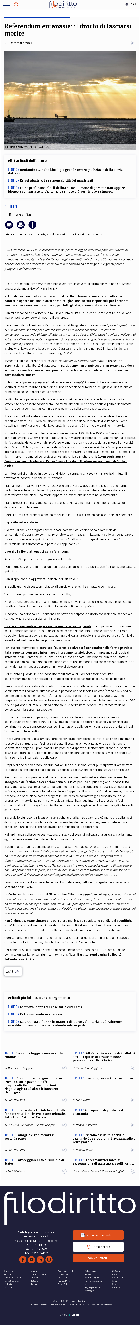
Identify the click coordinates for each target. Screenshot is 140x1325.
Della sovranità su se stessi (41, 1014)
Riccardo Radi (21, 215)
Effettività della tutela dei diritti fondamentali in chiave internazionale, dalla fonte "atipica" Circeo (35, 1113)
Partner (34, 1284)
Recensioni (90, 1274)
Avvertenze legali (65, 1271)
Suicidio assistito (56, 234)
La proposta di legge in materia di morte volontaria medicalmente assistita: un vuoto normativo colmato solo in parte (65, 1023)
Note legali (62, 1277)
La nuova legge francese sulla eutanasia (51, 1007)
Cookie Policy (63, 1284)
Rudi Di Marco (16, 1100)
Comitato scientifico (40, 1274)
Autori (34, 1271)
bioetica (74, 234)
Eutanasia (39, 234)
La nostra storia (11, 1281)
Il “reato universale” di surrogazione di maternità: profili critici (103, 1161)
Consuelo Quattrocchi (20, 1125)
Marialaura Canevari (88, 1171)
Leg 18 (9, 971)
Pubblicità (9, 1287)
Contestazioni (64, 1274)
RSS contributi (119, 1271)
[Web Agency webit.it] (74, 1314)
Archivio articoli (119, 1277)
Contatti (7, 1274)
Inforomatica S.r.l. (12, 1277)
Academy (116, 1274)
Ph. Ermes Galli (13, 147)
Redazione (9, 1284)
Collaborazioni (91, 1271)
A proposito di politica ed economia (98, 1111)
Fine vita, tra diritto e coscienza (109, 1078)
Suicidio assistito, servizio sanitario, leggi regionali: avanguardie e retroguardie (104, 1138)
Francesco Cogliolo (113, 1171)
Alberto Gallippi (44, 1125)
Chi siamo (8, 1271)
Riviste (115, 1284)
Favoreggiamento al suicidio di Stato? (34, 1161)
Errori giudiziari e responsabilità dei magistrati (56, 180)
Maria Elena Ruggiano (20, 1068)
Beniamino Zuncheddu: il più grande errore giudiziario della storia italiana (65, 171)
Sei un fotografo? (92, 1277)
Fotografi (35, 1281)
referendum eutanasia (18, 234)
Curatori (35, 1277)
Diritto (10, 206)
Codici (114, 1281)
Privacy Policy (64, 1281)
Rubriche (116, 1287)
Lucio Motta (83, 1100)
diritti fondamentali (92, 234)
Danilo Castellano (86, 1125)
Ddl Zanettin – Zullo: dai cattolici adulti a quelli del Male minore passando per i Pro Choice (104, 1057)
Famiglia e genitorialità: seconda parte (29, 1136)
